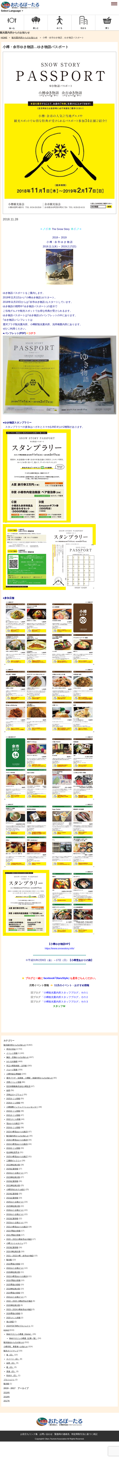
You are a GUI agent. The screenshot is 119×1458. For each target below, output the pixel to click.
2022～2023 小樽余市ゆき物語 (19, 1301)
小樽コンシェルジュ (14, 1243)
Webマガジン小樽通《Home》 (19, 1334)
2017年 (7, 1401)
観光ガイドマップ (11, 1351)
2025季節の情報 (13, 1285)
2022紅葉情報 (12, 1218)
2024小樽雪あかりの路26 (17, 1144)
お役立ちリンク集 (29, 1434)
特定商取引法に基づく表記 (84, 1434)
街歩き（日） (12, 1375)
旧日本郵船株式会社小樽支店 (18, 1086)
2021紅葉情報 (12, 1198)
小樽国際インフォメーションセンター (22, 1107)
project (6, 1330)
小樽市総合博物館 (13, 1074)
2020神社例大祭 (13, 1305)
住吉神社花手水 (12, 1152)
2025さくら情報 (13, 1099)
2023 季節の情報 (13, 1231)
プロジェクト (9, 1380)
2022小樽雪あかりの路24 (17, 1276)
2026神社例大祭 (13, 1272)
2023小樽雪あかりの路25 (17, 1132)
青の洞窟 (10, 1322)
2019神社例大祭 (13, 1289)
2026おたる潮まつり (15, 1210)
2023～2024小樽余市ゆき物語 (19, 1309)
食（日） (10, 1355)
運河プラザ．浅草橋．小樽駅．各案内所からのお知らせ (29, 1078)
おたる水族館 (12, 1061)
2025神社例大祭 (13, 1206)
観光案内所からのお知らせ (25, 37)
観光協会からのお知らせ (14, 1342)
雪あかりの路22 (13, 1123)
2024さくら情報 (13, 1127)
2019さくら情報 (13, 1148)
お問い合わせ (46, 1434)
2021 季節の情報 (13, 1235)
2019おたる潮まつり (15, 1214)
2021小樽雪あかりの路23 (17, 1227)
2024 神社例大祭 (13, 1251)
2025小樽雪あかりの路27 (17, 1156)
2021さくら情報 (13, 1115)
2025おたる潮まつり (15, 1202)
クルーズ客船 (12, 1070)
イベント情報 (12, 1053)
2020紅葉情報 (12, 1181)
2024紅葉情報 (12, 1194)
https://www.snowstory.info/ (59, 948)
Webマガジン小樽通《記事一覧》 (23, 1338)
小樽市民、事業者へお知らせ (16, 1347)
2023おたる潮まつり (15, 1223)
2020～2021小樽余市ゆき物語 (19, 1239)
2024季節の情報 (13, 1293)
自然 (8, 1090)
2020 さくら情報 (13, 1318)
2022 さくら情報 (13, 1119)
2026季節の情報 (13, 1313)
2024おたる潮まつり (15, 1173)
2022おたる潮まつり (15, 1268)
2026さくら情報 (13, 1103)
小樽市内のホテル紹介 (15, 1189)
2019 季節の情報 (13, 1280)
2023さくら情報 (13, 1111)
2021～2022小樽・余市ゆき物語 (20, 1256)
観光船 (9, 1260)
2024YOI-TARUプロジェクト (18, 1326)
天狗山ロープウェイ (14, 1095)
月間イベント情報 (13, 1082)
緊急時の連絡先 (62, 1434)
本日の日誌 (11, 1049)
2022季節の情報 (13, 1264)
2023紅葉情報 (12, 1247)
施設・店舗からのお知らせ (17, 1057)
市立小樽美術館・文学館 (16, 1066)
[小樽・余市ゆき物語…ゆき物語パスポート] (59, 213)
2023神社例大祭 (13, 1177)
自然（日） (11, 1363)
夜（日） (10, 1367)
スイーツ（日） (12, 1359)
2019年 (7, 1393)
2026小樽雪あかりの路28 (17, 1140)
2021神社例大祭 (13, 1185)
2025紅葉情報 (12, 1169)
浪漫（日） (11, 1371)
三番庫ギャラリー (13, 1161)
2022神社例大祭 (13, 1165)
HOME (4, 37)
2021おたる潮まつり (15, 1297)
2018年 (7, 1397)
